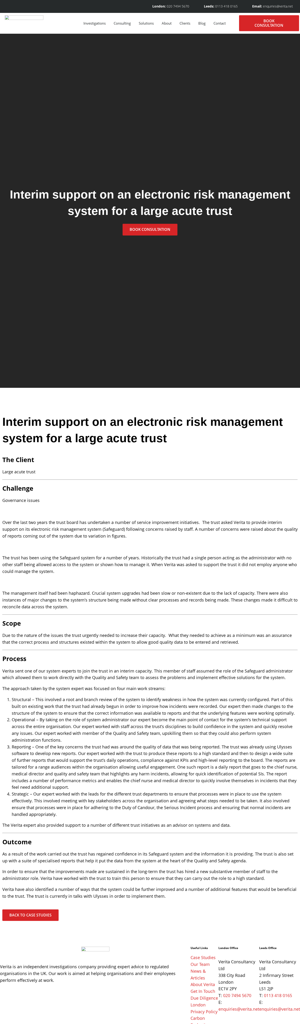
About (167, 23)
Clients (185, 23)
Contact (220, 23)
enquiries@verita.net (238, 1009)
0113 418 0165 (278, 995)
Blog (202, 23)
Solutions (146, 23)
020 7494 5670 (237, 995)
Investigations (94, 23)
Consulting (122, 23)
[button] (234, 23)
